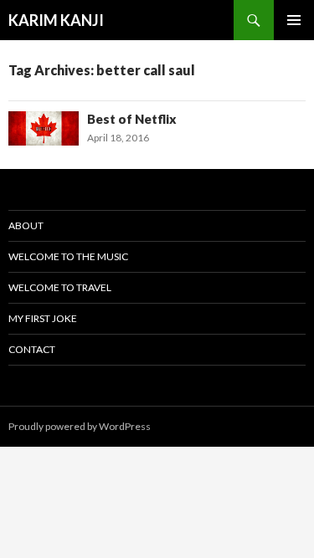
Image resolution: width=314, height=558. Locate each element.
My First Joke (42, 318)
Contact (31, 349)
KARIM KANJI (56, 20)
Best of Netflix (132, 118)
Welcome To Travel (59, 287)
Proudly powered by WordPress (79, 426)
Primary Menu (294, 20)
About (26, 225)
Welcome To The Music (68, 256)
